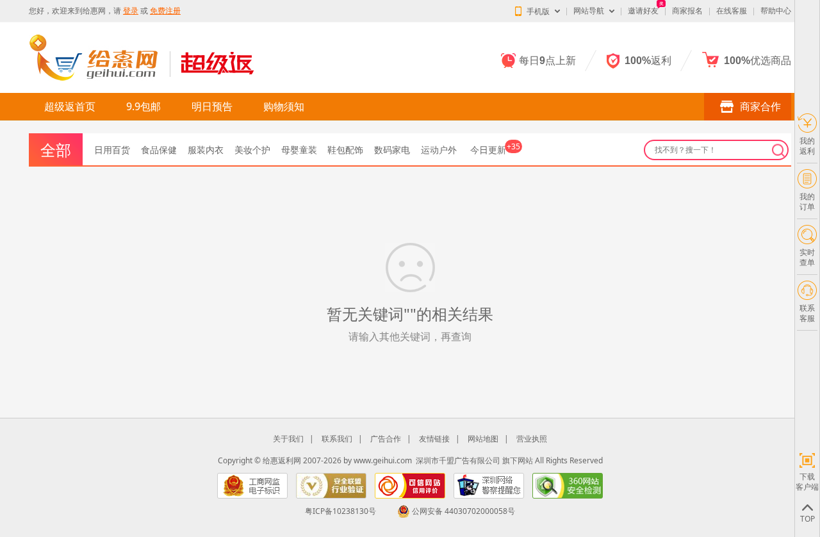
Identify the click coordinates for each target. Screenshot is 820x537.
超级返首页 (69, 106)
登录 (130, 10)
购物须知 (283, 106)
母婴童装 (299, 150)
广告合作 (385, 438)
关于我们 (288, 438)
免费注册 (165, 10)
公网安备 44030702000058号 (463, 511)
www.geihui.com (383, 460)
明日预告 (212, 106)
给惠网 (94, 10)
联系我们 (337, 438)
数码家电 (392, 150)
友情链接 (434, 438)
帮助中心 (775, 10)
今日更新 (495, 150)
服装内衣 (206, 150)
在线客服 (731, 10)
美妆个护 (252, 150)
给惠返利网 (282, 460)
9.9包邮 (143, 106)
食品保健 (159, 150)
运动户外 (439, 150)
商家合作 (760, 106)
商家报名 (687, 10)
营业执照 (531, 438)
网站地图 (483, 438)
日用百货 (112, 150)
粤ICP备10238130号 (340, 511)
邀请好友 (643, 10)
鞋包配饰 (345, 150)
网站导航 (588, 10)
